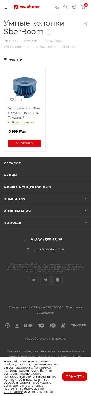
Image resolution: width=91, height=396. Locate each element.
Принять (75, 376)
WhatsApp (57, 280)
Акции (10, 175)
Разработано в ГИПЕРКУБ (45, 338)
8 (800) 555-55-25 (46, 240)
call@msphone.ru (49, 249)
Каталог (12, 163)
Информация (17, 211)
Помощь (12, 223)
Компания (14, 199)
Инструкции (13, 391)
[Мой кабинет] (74, 7)
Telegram (46, 280)
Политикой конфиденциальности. (27, 368)
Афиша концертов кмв (27, 187)
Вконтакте (34, 280)
